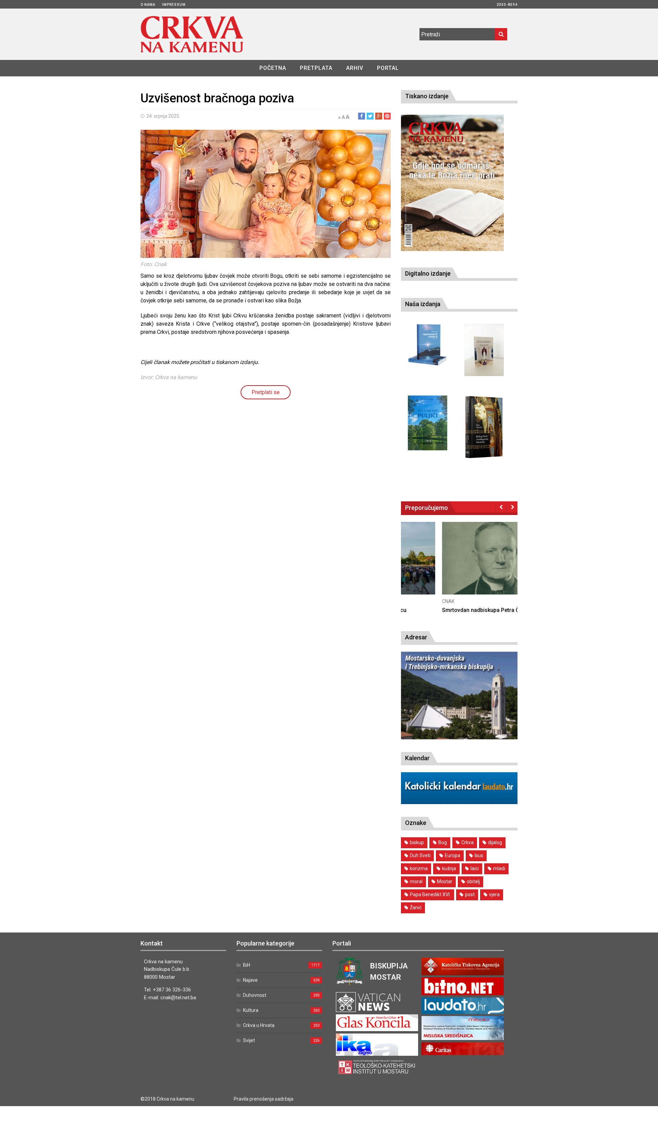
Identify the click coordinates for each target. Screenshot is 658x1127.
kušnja (449, 868)
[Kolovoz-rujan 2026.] (452, 183)
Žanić (416, 907)
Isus (479, 855)
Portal (388, 68)
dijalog (495, 842)
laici (475, 868)
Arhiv (354, 68)
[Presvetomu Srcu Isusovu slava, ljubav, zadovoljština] (484, 350)
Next (512, 506)
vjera (494, 894)
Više (459, 565)
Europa (452, 855)
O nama (148, 5)
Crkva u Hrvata (259, 1025)
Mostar (444, 881)
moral (416, 881)
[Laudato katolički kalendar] (459, 802)
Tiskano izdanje (427, 96)
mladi (499, 868)
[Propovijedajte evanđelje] (427, 345)
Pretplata (316, 68)
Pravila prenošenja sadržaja (263, 1099)
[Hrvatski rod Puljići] (427, 423)
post (470, 894)
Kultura (250, 1010)
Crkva (467, 842)
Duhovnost (254, 995)
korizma (419, 868)
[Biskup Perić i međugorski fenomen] (484, 427)
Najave (250, 980)
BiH (246, 965)
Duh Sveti (420, 855)
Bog (442, 842)
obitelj (473, 881)
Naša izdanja (422, 304)
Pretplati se (266, 392)
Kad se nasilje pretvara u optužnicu (445, 610)
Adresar (416, 637)
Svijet (249, 1040)
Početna (272, 68)
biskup (417, 842)
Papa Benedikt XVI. (430, 894)
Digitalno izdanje (428, 273)
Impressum (174, 5)
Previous (501, 506)
